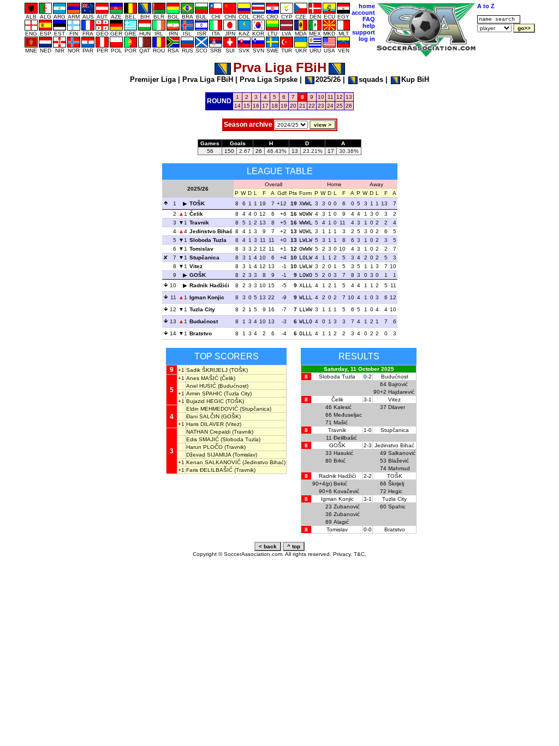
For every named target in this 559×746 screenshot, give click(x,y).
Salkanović (401, 453)
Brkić (340, 461)
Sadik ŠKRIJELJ (207, 370)
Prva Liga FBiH (207, 79)
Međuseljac (348, 415)
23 (321, 106)
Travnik (199, 223)
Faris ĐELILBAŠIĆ (209, 470)
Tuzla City (202, 309)
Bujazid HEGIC (205, 401)
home (367, 6)
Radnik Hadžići (209, 285)
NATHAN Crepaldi (208, 432)
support (363, 32)
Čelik (196, 214)
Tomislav (201, 249)
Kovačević (346, 491)
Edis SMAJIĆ (202, 439)
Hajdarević (401, 392)
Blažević (398, 461)
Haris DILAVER (205, 424)
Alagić (341, 522)
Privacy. (342, 554)
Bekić (340, 484)
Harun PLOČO (204, 447)
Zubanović (347, 507)
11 (331, 97)
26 (349, 106)
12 (339, 97)
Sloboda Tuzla (208, 240)
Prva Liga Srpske (269, 79)
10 (321, 97)
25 (339, 106)
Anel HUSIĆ (201, 386)
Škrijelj (396, 484)
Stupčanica (204, 257)
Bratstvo (200, 333)
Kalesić (343, 407)
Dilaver (396, 407)
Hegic (395, 491)
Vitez (196, 266)
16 (256, 106)
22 (311, 106)
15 (246, 106)
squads (371, 79)
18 (274, 106)
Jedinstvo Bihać (211, 231)
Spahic (397, 507)
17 (265, 106)
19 (284, 106)
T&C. (360, 554)
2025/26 (328, 79)
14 (237, 106)
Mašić (341, 422)
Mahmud (399, 468)
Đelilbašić (345, 438)
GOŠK (197, 275)
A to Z (486, 6)
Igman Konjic (206, 297)
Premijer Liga (153, 79)
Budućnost (203, 321)
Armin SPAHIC (204, 393)
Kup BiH (415, 79)
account (363, 12)
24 (330, 106)
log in (367, 38)
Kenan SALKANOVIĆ (213, 462)
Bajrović (398, 384)
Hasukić (343, 453)
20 (293, 106)
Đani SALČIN (202, 416)
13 (349, 97)
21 (302, 106)
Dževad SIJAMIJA (208, 455)
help (368, 25)
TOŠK (197, 203)
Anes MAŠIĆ (202, 378)
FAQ (368, 19)
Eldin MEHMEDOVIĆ (212, 409)
